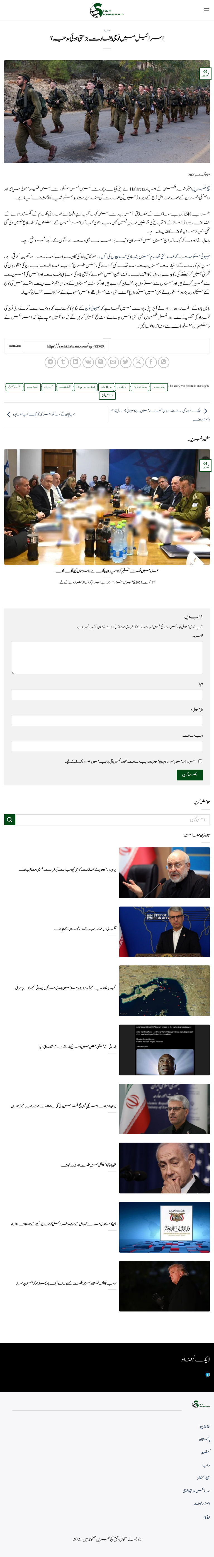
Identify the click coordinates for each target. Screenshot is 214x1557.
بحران (48, 387)
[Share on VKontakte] (88, 362)
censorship (159, 387)
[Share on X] (138, 362)
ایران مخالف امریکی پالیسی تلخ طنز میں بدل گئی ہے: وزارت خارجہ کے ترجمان (63, 1106)
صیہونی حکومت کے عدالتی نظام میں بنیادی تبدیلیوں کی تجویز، (154, 257)
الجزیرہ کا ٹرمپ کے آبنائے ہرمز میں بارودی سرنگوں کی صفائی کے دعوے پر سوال (65, 988)
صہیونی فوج (92, 308)
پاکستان (204, 1439)
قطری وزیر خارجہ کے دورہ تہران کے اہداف (85, 929)
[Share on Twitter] (126, 362)
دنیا (107, 30)
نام (200, 684)
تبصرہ (197, 636)
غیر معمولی (14, 387)
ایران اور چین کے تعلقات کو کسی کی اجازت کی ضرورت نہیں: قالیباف (67, 870)
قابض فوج (107, 395)
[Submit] (9, 819)
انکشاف (64, 387)
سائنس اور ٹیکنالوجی (196, 1491)
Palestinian (140, 387)
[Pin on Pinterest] (100, 362)
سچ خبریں (201, 189)
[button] (206, 10)
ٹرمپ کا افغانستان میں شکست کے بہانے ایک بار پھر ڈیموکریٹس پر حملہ (66, 1283)
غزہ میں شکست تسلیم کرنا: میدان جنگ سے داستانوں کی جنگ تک (107, 571)
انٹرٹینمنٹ (202, 1504)
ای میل (197, 710)
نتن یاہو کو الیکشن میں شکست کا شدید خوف (88, 1165)
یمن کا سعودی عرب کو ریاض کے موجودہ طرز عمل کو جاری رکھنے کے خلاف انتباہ (63, 1224)
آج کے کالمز (203, 1478)
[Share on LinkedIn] (75, 362)
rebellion (106, 387)
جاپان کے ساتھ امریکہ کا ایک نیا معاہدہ (44, 415)
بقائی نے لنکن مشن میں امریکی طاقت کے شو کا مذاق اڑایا (78, 1047)
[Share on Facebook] (151, 362)
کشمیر (205, 1453)
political (122, 387)
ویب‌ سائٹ (193, 736)
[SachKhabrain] (107, 10)
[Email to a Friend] (113, 362)
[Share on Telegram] (50, 362)
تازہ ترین (205, 1427)
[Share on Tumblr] (63, 362)
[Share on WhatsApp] (163, 362)
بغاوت (32, 387)
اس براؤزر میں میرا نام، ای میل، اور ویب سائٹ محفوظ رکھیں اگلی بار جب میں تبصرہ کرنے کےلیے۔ (130, 762)
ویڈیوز (206, 1517)
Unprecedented (86, 387)
